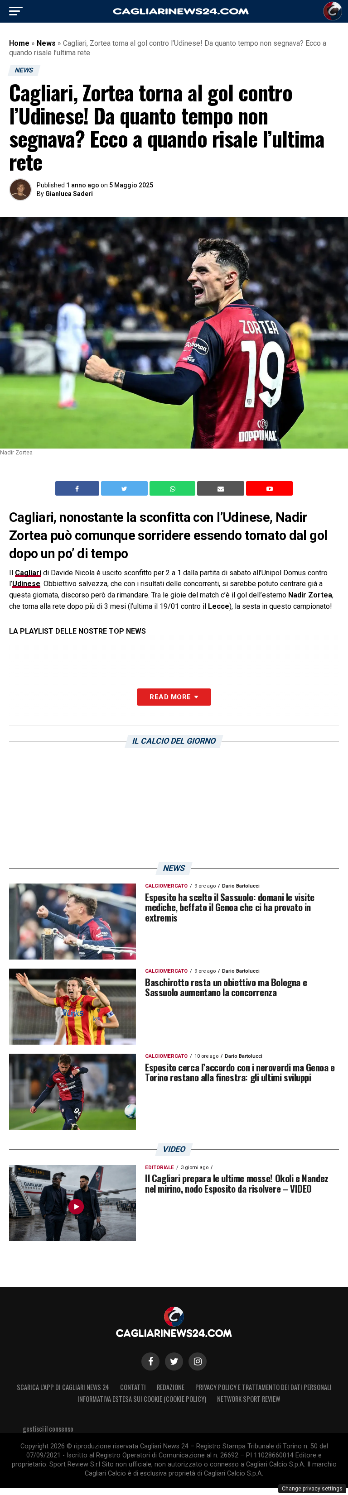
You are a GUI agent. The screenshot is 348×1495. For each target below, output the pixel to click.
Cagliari (28, 572)
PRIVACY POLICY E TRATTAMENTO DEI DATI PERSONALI (263, 1387)
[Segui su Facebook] (150, 1361)
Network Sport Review (248, 1399)
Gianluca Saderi (69, 193)
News (46, 43)
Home (19, 43)
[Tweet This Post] (125, 488)
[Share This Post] (174, 488)
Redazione (170, 1387)
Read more (170, 697)
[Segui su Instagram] (197, 1361)
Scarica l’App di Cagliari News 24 (63, 1387)
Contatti (133, 1387)
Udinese (26, 583)
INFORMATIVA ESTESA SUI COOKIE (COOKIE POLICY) (141, 1399)
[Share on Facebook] (78, 488)
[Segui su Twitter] (174, 1361)
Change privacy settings (312, 1488)
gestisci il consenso (48, 1428)
